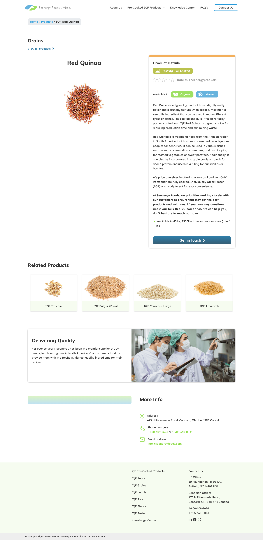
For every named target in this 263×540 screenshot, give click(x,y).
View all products (39, 48)
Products (47, 21)
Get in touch (190, 240)
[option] (84, 103)
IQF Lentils (139, 492)
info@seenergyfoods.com (165, 443)
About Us (116, 7)
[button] (163, 7)
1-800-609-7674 (157, 432)
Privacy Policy (97, 536)
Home (34, 21)
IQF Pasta (138, 513)
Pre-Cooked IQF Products (144, 7)
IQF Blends (139, 506)
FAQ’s (204, 7)
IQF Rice (137, 499)
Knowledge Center (182, 7)
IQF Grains (139, 485)
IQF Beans (139, 478)
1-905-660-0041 (182, 432)
